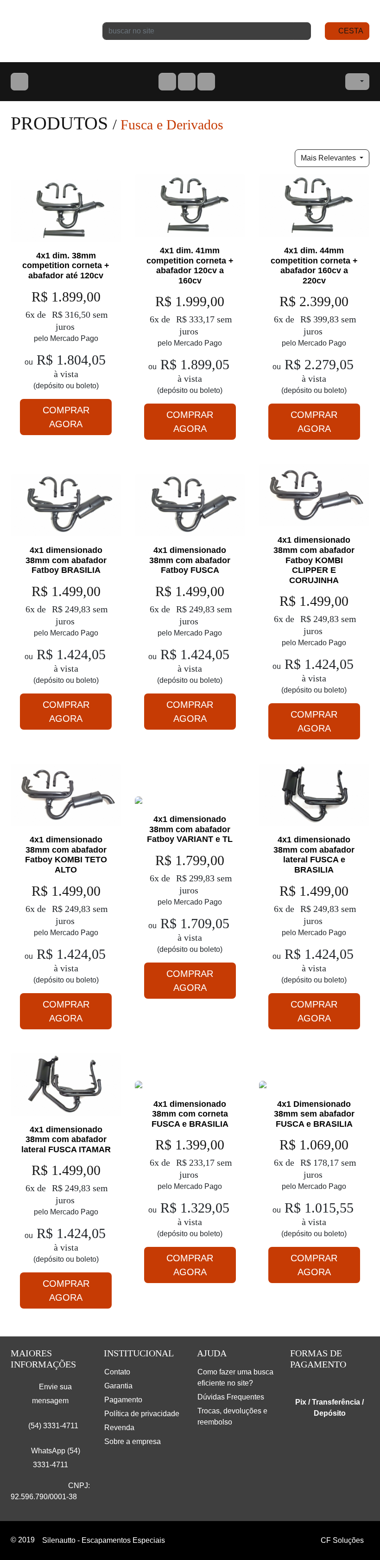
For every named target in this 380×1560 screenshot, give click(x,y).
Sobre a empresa (132, 1441)
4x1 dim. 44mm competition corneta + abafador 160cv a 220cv (314, 265)
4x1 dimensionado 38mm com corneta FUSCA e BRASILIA (190, 1114)
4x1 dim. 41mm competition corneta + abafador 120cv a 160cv (190, 265)
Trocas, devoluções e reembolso (232, 1416)
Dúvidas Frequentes (230, 1397)
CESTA (349, 31)
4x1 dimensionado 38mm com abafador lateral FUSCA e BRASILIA (314, 854)
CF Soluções (342, 1540)
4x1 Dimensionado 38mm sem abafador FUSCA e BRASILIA (314, 1114)
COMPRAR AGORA (66, 417)
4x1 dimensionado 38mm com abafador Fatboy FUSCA (189, 560)
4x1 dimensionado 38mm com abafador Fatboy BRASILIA (66, 560)
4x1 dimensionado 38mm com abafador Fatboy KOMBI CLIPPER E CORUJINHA (314, 559)
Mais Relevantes (329, 158)
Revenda (119, 1428)
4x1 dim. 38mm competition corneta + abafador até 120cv (65, 265)
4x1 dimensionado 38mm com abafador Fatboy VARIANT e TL (190, 829)
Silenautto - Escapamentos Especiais (50, 31)
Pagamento (123, 1400)
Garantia (118, 1386)
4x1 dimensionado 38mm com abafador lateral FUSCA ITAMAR (66, 1139)
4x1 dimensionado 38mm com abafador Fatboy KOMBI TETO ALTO (66, 854)
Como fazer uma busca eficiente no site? (235, 1377)
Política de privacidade (141, 1414)
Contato (117, 1372)
